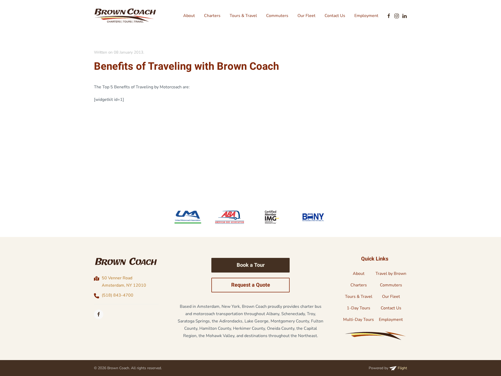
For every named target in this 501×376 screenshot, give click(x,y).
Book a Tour (251, 265)
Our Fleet (306, 16)
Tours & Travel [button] (243, 16)
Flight (402, 368)
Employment (366, 16)
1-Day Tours (358, 308)
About (189, 16)
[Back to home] (125, 15)
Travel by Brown (390, 273)
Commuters (277, 16)
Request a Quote (250, 285)
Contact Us (335, 16)
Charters (212, 16)
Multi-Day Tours (358, 319)
